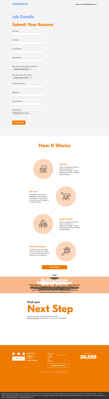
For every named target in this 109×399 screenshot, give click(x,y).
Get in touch (54, 267)
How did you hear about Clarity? (22, 75)
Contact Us (31, 353)
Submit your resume (33, 318)
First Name (15, 31)
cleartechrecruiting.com (27, 397)
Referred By (15, 92)
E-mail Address (16, 49)
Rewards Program (58, 365)
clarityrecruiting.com (13, 397)
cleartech (20, 3)
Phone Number (16, 57)
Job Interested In (17, 101)
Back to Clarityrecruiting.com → (86, 4)
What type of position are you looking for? (25, 66)
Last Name (15, 40)
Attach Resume (16, 110)
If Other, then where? (18, 83)
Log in (18, 358)
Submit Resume (32, 360)
